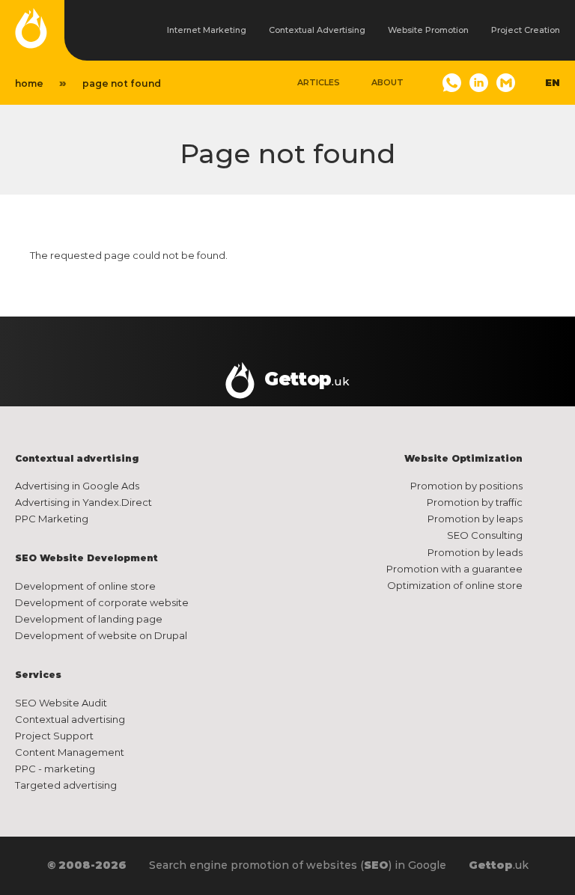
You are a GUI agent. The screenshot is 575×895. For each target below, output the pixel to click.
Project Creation (525, 30)
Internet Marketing (206, 30)
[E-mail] (505, 82)
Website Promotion (428, 30)
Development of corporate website (102, 602)
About (387, 82)
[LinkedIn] (478, 82)
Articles (318, 82)
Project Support (54, 735)
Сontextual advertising (77, 458)
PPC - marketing (55, 768)
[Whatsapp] (451, 82)
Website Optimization (463, 458)
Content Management (69, 752)
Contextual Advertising (317, 30)
